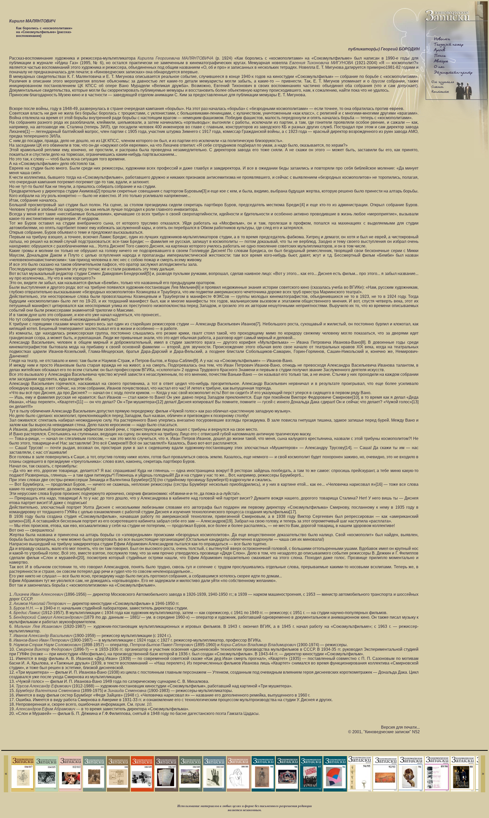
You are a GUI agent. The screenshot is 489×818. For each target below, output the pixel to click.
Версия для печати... (400, 727)
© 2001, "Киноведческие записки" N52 (384, 732)
